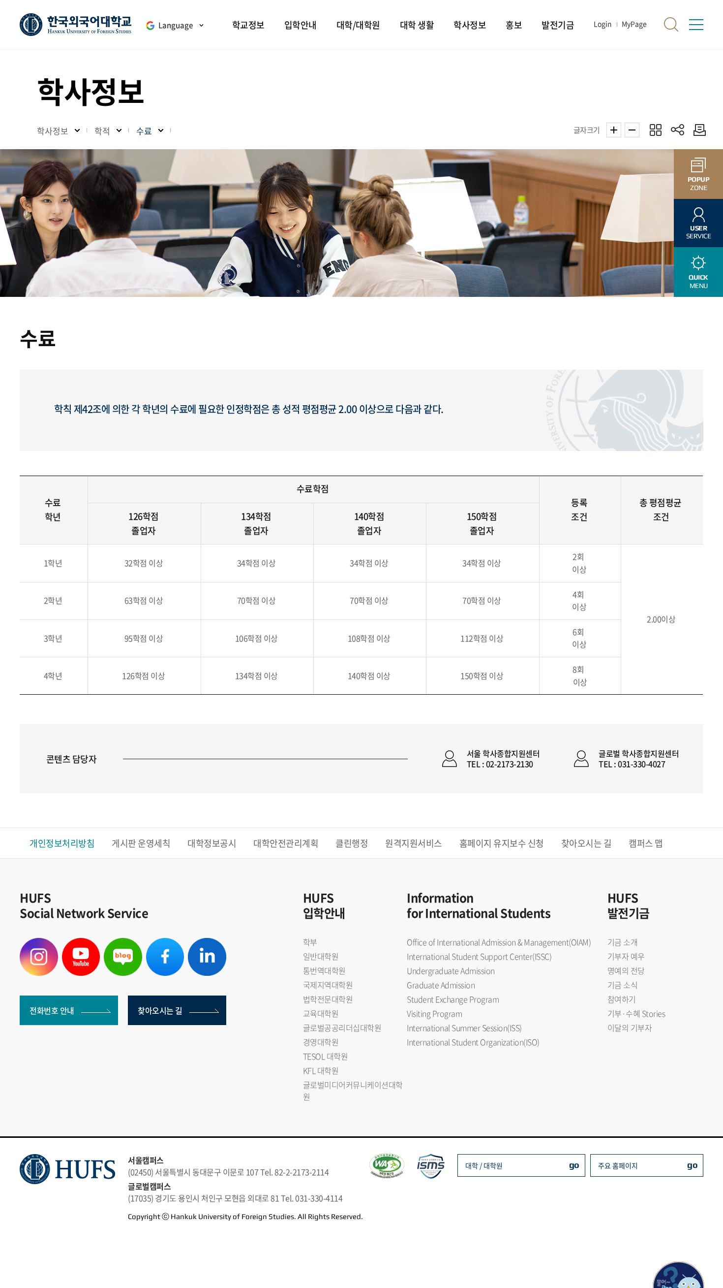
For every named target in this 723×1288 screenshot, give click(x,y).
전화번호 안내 (52, 1010)
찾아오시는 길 (586, 843)
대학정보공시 (211, 843)
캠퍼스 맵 (646, 843)
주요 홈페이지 (618, 1165)
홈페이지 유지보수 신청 (501, 843)
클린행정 (351, 843)
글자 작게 (632, 130)
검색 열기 (671, 24)
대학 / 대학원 (484, 1165)
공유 (677, 130)
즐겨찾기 (655, 130)
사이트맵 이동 (696, 24)
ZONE (699, 183)
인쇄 (697, 130)
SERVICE (698, 232)
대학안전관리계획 (285, 843)
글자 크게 (613, 130)
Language (175, 25)
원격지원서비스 (413, 843)
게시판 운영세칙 (141, 843)
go (574, 1164)
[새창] (39, 944)
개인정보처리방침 (62, 843)
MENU (698, 281)
